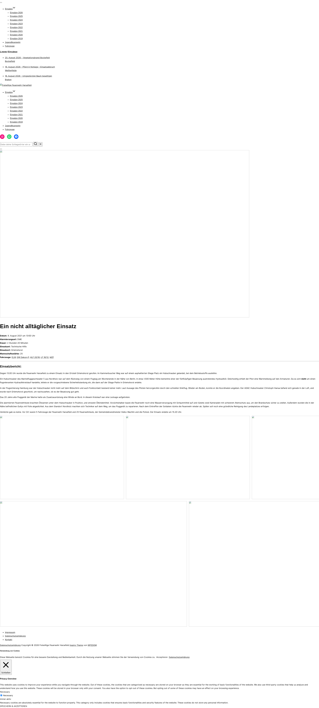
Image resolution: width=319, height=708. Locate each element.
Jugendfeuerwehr (12, 42)
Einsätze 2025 (16, 16)
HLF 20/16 (35, 357)
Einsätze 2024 (16, 20)
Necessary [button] (5, 692)
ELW (14, 357)
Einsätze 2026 (16, 13)
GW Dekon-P (23, 357)
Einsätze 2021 (16, 31)
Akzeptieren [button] (162, 657)
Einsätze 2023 (16, 24)
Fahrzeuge (10, 46)
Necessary (8, 695)
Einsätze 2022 (16, 27)
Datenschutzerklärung (15, 636)
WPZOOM (92, 645)
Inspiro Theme (76, 645)
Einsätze (9, 9)
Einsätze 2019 (16, 39)
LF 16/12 (45, 357)
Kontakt (8, 639)
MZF (52, 357)
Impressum (10, 632)
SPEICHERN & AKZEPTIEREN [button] (13, 706)
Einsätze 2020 (16, 35)
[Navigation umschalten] (1, 2)
